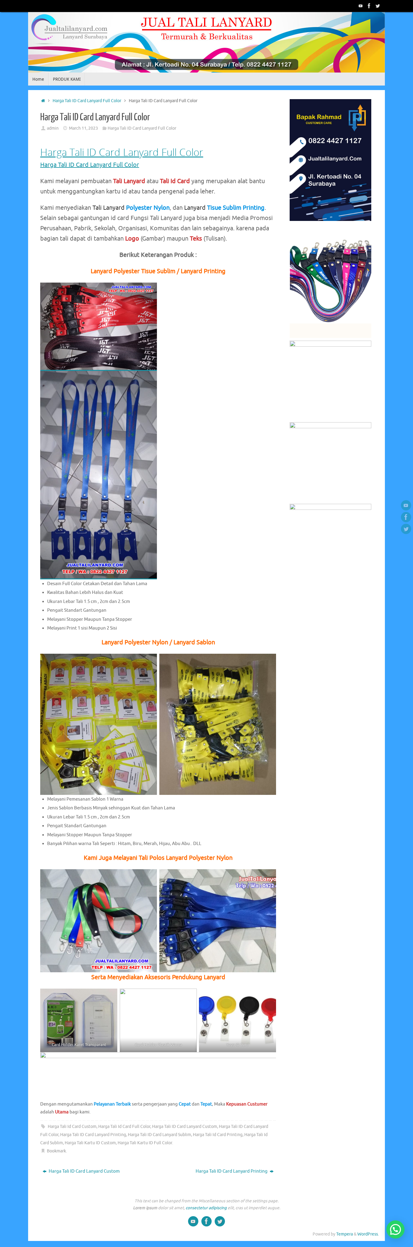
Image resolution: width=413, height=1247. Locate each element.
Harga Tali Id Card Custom (72, 1126)
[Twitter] (377, 6)
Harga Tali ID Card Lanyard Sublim (159, 1134)
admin (53, 128)
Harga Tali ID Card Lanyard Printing (93, 1134)
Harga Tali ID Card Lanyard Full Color (87, 100)
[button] (395, 1229)
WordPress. (368, 1234)
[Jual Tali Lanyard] (360, 6)
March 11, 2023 (83, 128)
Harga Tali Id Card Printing (217, 1134)
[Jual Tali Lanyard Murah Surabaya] (369, 6)
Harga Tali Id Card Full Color (124, 1126)
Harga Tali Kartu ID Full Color (145, 1142)
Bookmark (56, 1151)
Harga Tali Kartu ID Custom (90, 1142)
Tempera (344, 1234)
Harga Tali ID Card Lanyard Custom (184, 1126)
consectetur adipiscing (206, 1207)
